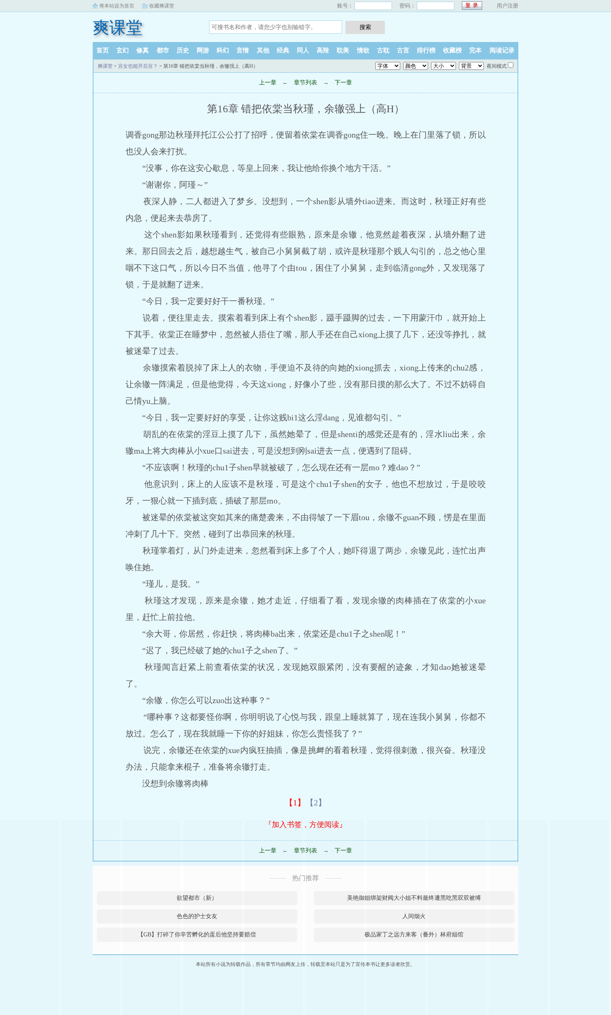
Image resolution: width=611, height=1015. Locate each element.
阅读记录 (502, 50)
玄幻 (122, 50)
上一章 (267, 82)
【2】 (316, 802)
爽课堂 (118, 27)
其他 (263, 50)
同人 (303, 50)
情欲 (363, 50)
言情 (243, 50)
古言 (403, 50)
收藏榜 (452, 50)
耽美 (343, 50)
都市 (163, 50)
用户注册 (507, 5)
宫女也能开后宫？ (138, 66)
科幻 (223, 50)
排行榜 (426, 50)
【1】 (295, 802)
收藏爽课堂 (161, 6)
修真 (142, 50)
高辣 (323, 50)
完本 (475, 50)
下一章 (343, 82)
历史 (183, 50)
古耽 (383, 50)
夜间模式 (497, 66)
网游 (203, 50)
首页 (102, 50)
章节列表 (305, 82)
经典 (283, 50)
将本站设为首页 (116, 6)
